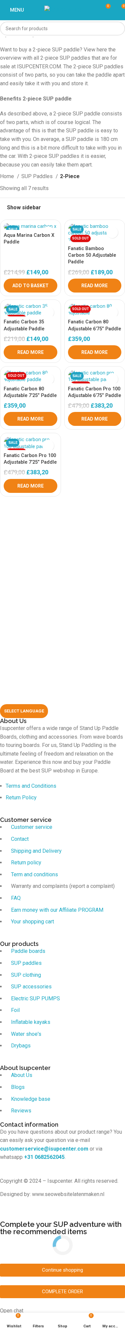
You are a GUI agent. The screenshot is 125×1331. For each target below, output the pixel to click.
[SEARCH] (118, 28)
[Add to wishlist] (112, 232)
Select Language (24, 710)
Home (7, 176)
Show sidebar (24, 208)
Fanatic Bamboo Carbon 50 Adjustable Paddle (92, 255)
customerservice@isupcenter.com (44, 1149)
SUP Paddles (37, 176)
